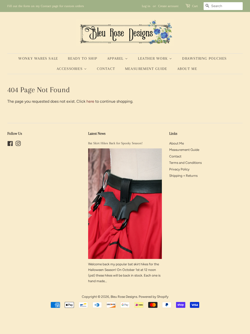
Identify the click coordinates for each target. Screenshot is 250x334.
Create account (168, 6)
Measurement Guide (146, 69)
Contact (106, 69)
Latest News (96, 133)
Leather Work (153, 58)
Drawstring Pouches (204, 58)
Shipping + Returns (183, 176)
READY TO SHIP (82, 58)
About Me (187, 69)
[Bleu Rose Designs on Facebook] (10, 144)
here (90, 101)
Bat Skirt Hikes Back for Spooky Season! (115, 143)
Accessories (70, 69)
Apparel (116, 58)
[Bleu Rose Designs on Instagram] (18, 144)
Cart (195, 6)
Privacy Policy (179, 169)
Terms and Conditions (185, 163)
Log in (146, 6)
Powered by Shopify (153, 297)
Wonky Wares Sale (38, 58)
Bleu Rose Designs (124, 297)
